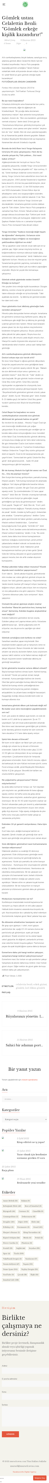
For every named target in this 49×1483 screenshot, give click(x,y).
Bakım (25, 1201)
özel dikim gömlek (35, 988)
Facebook (15, 1452)
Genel (37, 1227)
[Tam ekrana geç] (1, 1478)
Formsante (23, 1227)
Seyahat (34, 1248)
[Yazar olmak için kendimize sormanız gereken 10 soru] (8, 1150)
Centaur (24, 1211)
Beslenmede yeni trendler (31, 1183)
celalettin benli (24, 984)
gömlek (20, 988)
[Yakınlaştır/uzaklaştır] (0, 1478)
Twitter (20, 1452)
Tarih (19, 1253)
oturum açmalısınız (29, 1079)
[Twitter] (16, 992)
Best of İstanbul (33, 1206)
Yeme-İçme (10, 1269)
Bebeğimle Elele (12, 1206)
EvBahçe (8, 1227)
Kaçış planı (8, 1170)
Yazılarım (31, 1259)
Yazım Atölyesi (11, 1264)
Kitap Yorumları (31, 1232)
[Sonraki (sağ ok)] (1, 1481)
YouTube (8, 1275)
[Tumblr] (23, 992)
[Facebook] (13, 992)
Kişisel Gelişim (11, 1238)
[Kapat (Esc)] (3, 1478)
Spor (6, 1253)
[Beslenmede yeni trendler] (8, 1178)
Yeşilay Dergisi (29, 1269)
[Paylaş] (2, 1478)
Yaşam (28, 1264)
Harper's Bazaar (11, 1232)
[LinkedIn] (19, 992)
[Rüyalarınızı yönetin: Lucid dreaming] (24, 1013)
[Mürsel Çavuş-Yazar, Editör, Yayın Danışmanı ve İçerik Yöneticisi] (25, 4)
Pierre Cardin (10, 1243)
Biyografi (9, 1211)
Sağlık (20, 1248)
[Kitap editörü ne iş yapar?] (8, 1138)
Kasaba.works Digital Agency (24, 1472)
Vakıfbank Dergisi (12, 1259)
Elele (35, 1222)
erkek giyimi (40, 984)
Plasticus (27, 1243)
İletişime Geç (40, 1478)
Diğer (18, 43)
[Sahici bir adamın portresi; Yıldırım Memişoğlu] (24, 1042)
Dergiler (8, 1222)
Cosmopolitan (10, 1217)
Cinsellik (38, 1211)
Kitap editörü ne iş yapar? (31, 1142)
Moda (27, 1238)
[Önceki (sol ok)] (0, 1481)
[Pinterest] (26, 992)
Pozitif (7, 1248)
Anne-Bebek (10, 1201)
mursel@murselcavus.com (24, 1466)
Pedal (39, 1238)
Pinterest (33, 1452)
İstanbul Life (11, 1280)
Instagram (24, 1452)
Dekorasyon (28, 1217)
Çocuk (22, 1275)
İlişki (34, 1275)
